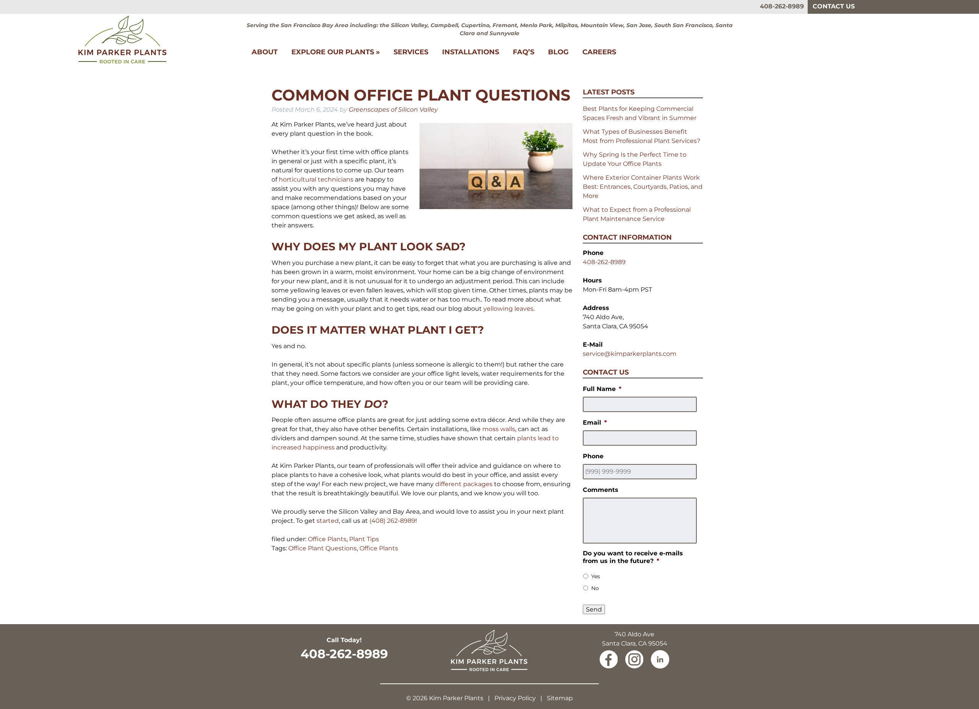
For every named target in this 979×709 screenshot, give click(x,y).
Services (411, 52)
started (328, 520)
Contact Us (834, 6)
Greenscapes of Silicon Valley (393, 109)
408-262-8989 (782, 6)
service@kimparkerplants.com (630, 353)
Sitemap (560, 698)
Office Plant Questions (322, 548)
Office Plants (327, 539)
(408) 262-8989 (392, 520)
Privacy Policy (515, 698)
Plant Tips (364, 539)
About (265, 52)
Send (594, 609)
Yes (595, 576)
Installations (470, 52)
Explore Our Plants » (335, 52)
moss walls (498, 429)
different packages (464, 484)
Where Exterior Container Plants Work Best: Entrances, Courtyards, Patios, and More (643, 187)
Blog (558, 52)
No (595, 588)
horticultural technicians (316, 179)
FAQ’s (523, 52)
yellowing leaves (508, 308)
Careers (599, 52)
